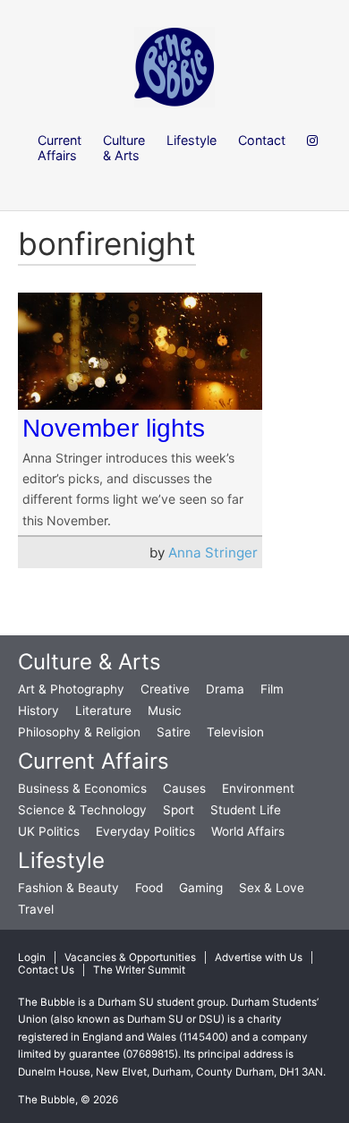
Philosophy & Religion (79, 732)
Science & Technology (82, 810)
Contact (261, 140)
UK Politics (49, 831)
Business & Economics (82, 788)
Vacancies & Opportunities (130, 957)
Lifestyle (61, 860)
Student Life (245, 810)
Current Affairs (93, 761)
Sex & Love (271, 888)
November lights (113, 428)
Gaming (201, 888)
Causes (184, 788)
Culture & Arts (89, 662)
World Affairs (248, 831)
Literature (103, 710)
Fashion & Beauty (68, 888)
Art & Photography (71, 689)
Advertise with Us (258, 957)
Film (272, 689)
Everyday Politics (145, 831)
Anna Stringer (213, 552)
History (38, 710)
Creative (165, 689)
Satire (174, 732)
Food (149, 888)
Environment (258, 788)
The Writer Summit (139, 970)
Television (235, 732)
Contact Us (46, 970)
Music (165, 710)
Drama (225, 689)
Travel (36, 909)
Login (32, 957)
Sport (178, 810)
